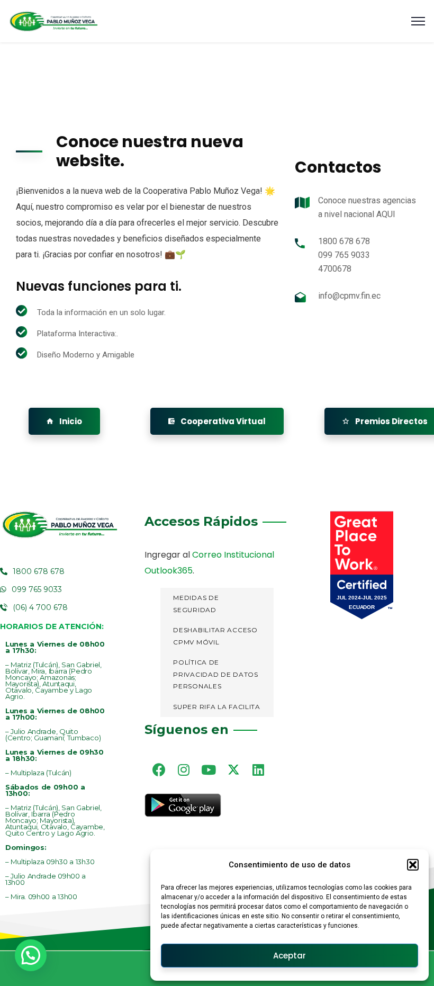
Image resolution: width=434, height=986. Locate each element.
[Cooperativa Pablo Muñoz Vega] (53, 21)
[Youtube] (208, 769)
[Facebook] (158, 769)
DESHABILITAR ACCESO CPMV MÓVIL (215, 636)
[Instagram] (183, 769)
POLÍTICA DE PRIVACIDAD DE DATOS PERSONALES (215, 674)
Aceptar (289, 955)
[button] (413, 864)
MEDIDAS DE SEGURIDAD (196, 604)
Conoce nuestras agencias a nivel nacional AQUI (367, 207)
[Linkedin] (258, 769)
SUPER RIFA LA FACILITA (216, 707)
